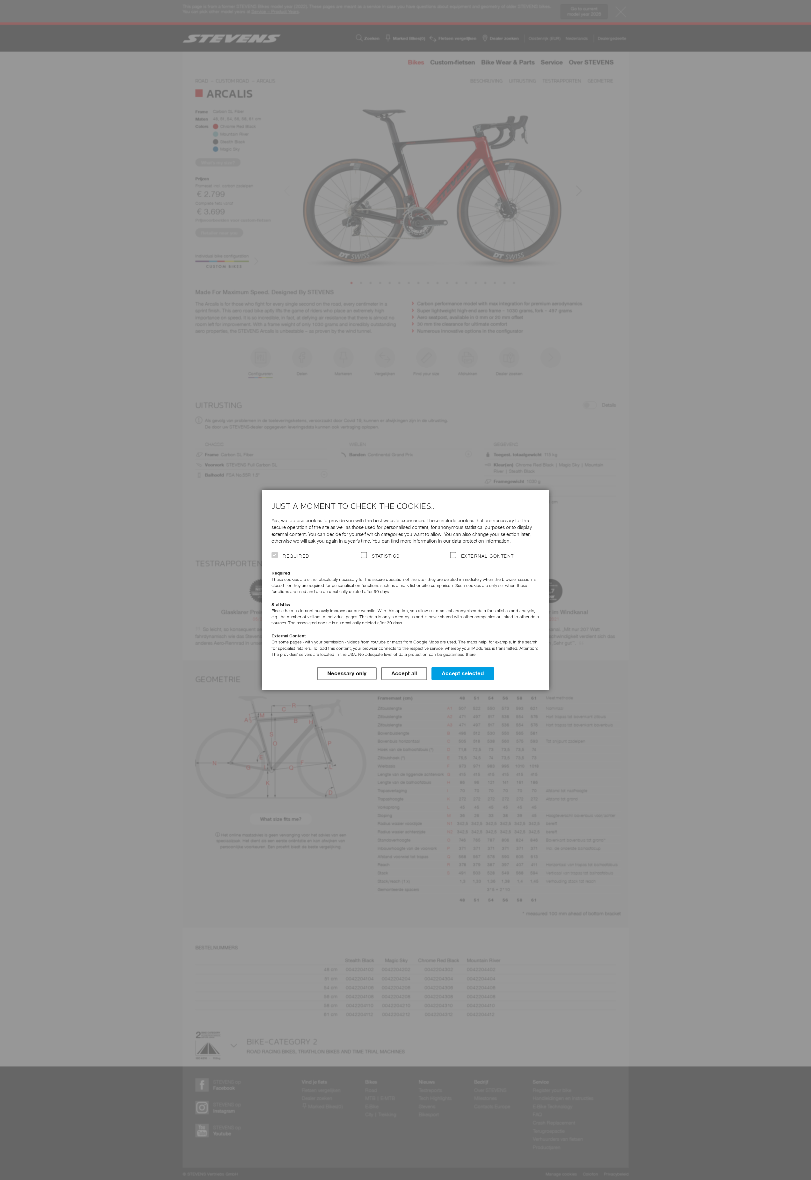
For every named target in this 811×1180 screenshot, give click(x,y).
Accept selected (463, 673)
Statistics (386, 556)
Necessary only (346, 673)
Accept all (404, 673)
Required (296, 556)
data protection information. (481, 541)
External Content (487, 556)
